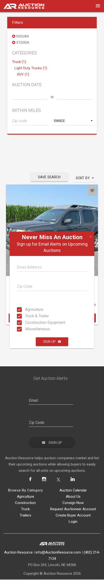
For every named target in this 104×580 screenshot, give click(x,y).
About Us (73, 496)
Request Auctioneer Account (73, 509)
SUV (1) (23, 74)
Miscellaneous (26, 329)
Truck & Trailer (26, 316)
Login (73, 521)
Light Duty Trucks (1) (31, 68)
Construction (25, 503)
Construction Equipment (26, 322)
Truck (25, 509)
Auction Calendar (73, 490)
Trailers (25, 515)
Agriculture (26, 309)
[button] (74, 120)
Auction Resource (18, 552)
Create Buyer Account (73, 515)
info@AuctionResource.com (58, 552)
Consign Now (73, 503)
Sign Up (49, 342)
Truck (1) (19, 62)
